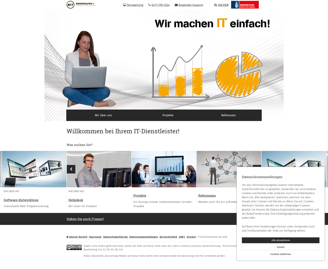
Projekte (167, 115)
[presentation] (34, 169)
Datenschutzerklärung (115, 237)
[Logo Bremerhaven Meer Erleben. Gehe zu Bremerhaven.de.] (245, 5)
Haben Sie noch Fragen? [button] (85, 219)
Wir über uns (103, 115)
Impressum (95, 237)
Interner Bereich (78, 237)
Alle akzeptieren (280, 240)
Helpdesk (76, 200)
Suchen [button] (223, 5)
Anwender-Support (191, 5)
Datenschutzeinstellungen (143, 237)
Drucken (191, 237)
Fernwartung (135, 5)
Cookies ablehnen (280, 254)
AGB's (182, 237)
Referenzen (228, 115)
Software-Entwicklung (21, 200)
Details (281, 247)
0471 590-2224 (161, 5)
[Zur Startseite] (80, 5)
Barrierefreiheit (168, 237)
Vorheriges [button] (71, 169)
